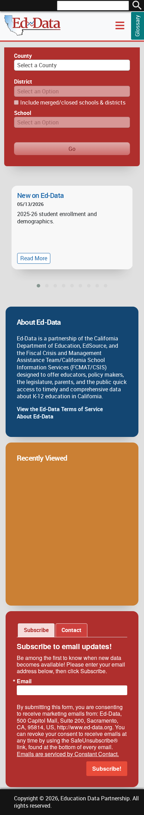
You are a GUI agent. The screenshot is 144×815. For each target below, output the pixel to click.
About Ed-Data (35, 416)
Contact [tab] (71, 630)
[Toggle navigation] (120, 25)
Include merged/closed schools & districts (72, 102)
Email (24, 681)
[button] (38, 285)
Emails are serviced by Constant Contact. (68, 754)
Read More (33, 258)
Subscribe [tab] (36, 630)
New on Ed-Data (40, 195)
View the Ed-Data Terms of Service (60, 409)
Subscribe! (106, 768)
